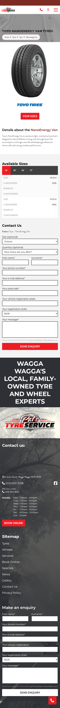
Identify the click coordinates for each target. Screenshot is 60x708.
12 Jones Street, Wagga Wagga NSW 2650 (22, 477)
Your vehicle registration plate (18, 299)
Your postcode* (10, 288)
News (6, 574)
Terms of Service (49, 340)
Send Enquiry (30, 346)
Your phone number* (14, 268)
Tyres (5, 543)
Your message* (10, 319)
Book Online (11, 562)
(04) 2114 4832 (12, 492)
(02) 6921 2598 (14, 483)
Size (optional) (10, 237)
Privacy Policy (37, 340)
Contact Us (10, 586)
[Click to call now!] (41, 10)
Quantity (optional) (12, 247)
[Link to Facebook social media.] (55, 483)
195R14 (53, 199)
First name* (8, 258)
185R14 (53, 178)
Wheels (7, 549)
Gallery (7, 580)
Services (7, 555)
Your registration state (14, 309)
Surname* (37, 258)
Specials (7, 568)
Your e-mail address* (13, 278)
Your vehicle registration (15, 645)
